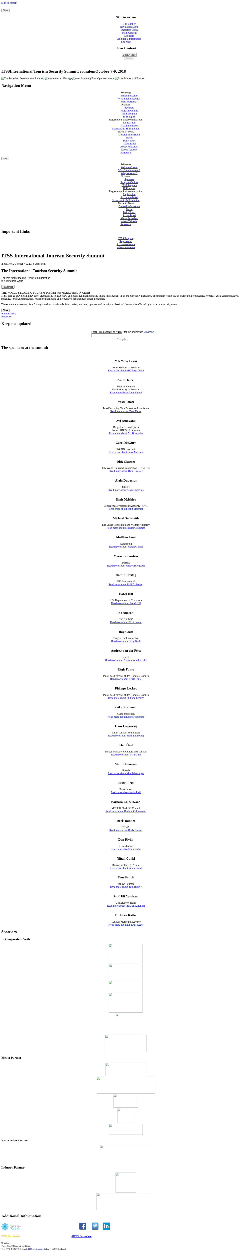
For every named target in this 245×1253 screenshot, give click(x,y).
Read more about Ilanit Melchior (126, 508)
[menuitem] (126, 97)
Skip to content (9, 2)
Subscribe (149, 331)
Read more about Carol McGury (126, 452)
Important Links (129, 29)
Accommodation (129, 125)
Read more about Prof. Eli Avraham (126, 905)
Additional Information (129, 38)
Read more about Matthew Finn (126, 546)
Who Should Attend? (129, 98)
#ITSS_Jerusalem (82, 1236)
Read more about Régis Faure (126, 678)
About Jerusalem (129, 146)
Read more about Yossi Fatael (126, 411)
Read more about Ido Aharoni (126, 622)
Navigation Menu (129, 26)
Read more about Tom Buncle (126, 886)
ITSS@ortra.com (35, 1249)
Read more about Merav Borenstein (126, 565)
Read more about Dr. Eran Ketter (125, 924)
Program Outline (129, 110)
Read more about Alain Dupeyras (126, 490)
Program (125, 176)
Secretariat (125, 152)
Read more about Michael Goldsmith (125, 527)
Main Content (129, 32)
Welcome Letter (129, 95)
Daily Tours (129, 140)
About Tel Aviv (129, 149)
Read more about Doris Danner (125, 830)
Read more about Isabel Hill (126, 603)
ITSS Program (129, 113)
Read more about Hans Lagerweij (126, 735)
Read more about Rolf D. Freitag (125, 584)
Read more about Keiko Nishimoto (126, 716)
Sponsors (129, 35)
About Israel (129, 143)
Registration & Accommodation (125, 191)
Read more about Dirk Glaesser (125, 471)
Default (129, 58)
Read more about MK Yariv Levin (126, 370)
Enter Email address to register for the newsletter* (117, 331)
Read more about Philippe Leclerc (126, 697)
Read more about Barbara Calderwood (126, 811)
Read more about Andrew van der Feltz (126, 660)
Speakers (129, 107)
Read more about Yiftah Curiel (126, 868)
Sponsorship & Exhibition (126, 128)
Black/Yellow (129, 55)
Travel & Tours (126, 203)
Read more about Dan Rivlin (126, 849)
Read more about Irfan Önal (126, 754)
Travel (129, 137)
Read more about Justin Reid (126, 792)
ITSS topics (129, 116)
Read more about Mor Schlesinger (126, 773)
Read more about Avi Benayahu (126, 433)
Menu (5, 158)
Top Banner (129, 23)
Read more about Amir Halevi (126, 392)
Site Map (126, 41)
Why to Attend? (129, 101)
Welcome (126, 164)
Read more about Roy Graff (126, 641)
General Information (129, 134)
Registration (129, 122)
